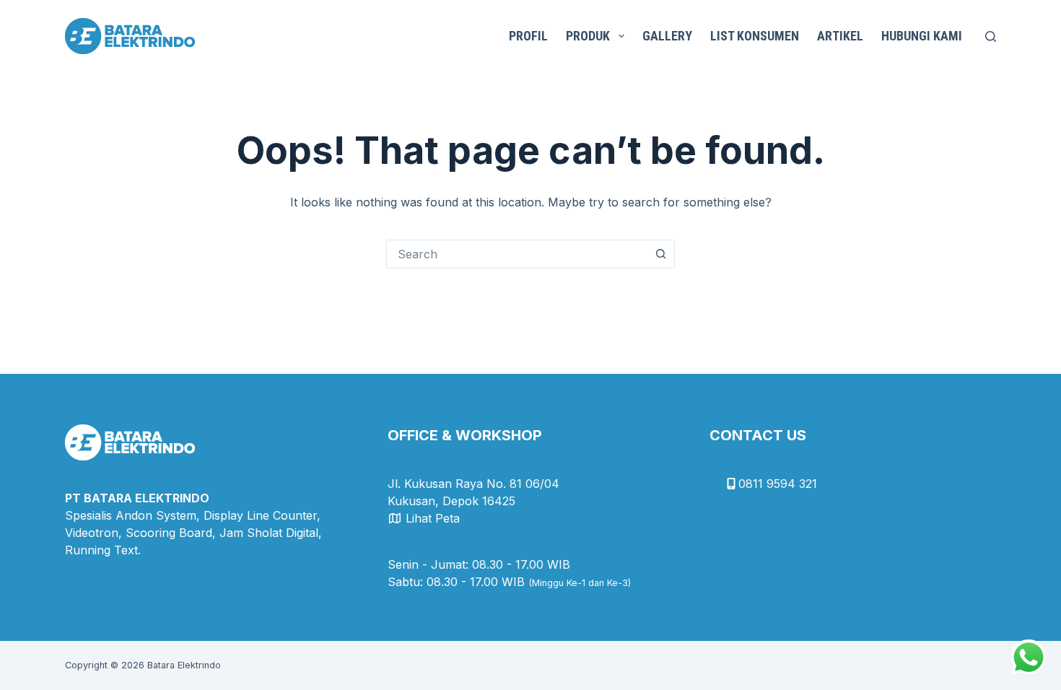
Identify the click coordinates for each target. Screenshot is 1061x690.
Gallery (667, 35)
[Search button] (660, 254)
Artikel (840, 35)
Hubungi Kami (921, 35)
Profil (528, 35)
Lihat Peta (433, 518)
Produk (588, 35)
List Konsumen (754, 35)
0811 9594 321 (777, 483)
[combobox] (517, 254)
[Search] (990, 36)
